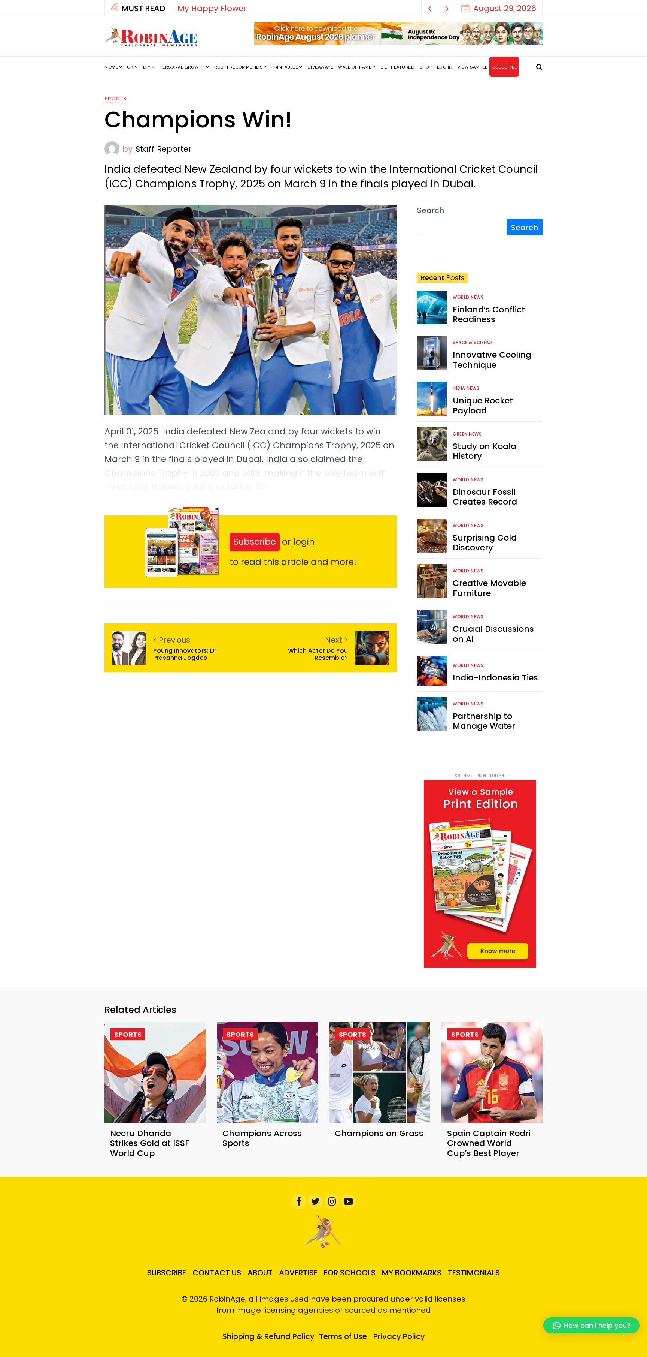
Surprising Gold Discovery (485, 542)
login (304, 542)
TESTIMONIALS (474, 1272)
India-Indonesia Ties (495, 677)
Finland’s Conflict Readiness (489, 314)
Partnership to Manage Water (484, 721)
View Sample (473, 67)
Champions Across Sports (262, 1138)
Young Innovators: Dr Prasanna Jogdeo (184, 654)
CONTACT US (216, 1272)
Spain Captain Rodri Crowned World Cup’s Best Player (489, 1143)
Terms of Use (343, 1336)
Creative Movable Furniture (489, 588)
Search (430, 210)
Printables (284, 67)
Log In (445, 67)
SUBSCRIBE (504, 67)
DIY (147, 67)
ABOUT (260, 1272)
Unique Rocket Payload (483, 405)
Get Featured (397, 67)
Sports (115, 98)
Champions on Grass (379, 1133)
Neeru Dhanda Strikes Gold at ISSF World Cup (149, 1143)
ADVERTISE (298, 1272)
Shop (425, 67)
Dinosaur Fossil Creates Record (485, 497)
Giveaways (320, 67)
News (111, 67)
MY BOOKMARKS (411, 1272)
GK (130, 67)
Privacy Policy (399, 1336)
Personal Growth (182, 67)
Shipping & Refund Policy (268, 1336)
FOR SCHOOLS (350, 1272)
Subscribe (254, 542)
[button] (430, 8)
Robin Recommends (238, 67)
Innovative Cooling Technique (492, 359)
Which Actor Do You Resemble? (318, 654)
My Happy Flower (211, 8)
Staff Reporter (163, 149)
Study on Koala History (484, 451)
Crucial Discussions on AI (493, 633)
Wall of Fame (354, 67)
